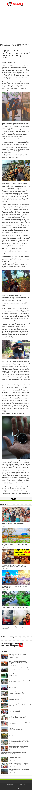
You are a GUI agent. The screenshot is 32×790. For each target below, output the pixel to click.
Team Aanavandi (13, 784)
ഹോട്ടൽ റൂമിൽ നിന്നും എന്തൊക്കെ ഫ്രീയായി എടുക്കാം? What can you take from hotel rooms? (14, 566)
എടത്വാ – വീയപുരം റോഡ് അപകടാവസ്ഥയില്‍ (20, 734)
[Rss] (16, 786)
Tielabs (25, 784)
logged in (15, 637)
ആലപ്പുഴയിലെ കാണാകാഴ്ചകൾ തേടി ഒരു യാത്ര (15, 607)
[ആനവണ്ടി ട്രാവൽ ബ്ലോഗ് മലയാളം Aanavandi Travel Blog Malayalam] (16, 4)
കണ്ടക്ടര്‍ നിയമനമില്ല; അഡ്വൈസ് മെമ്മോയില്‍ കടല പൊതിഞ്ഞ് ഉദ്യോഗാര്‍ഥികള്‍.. (17, 656)
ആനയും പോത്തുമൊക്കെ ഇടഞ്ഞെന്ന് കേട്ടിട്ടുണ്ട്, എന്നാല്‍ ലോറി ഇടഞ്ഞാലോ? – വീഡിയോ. (18, 662)
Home (2, 44)
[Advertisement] (16, 24)
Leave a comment (13, 60)
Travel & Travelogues (9, 44)
